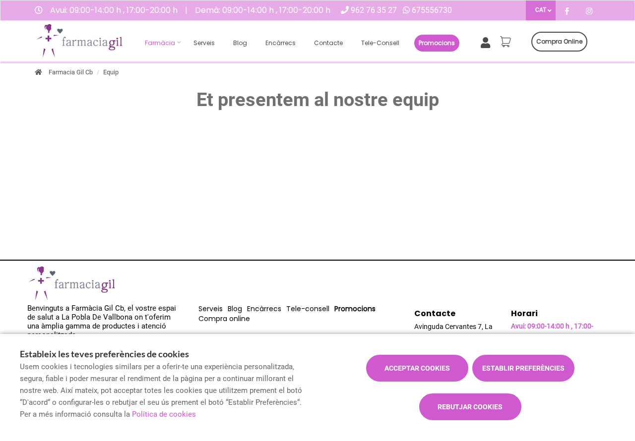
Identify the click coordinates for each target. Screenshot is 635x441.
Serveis (204, 43)
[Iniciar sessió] (487, 42)
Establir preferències (523, 368)
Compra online (559, 41)
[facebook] (567, 11)
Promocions (437, 43)
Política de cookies (164, 414)
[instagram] (589, 11)
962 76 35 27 (374, 10)
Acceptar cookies (417, 368)
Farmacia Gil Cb (71, 72)
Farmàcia (160, 43)
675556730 (432, 10)
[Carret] (507, 41)
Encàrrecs (280, 43)
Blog (240, 43)
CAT (540, 9)
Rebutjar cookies (470, 407)
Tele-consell (380, 43)
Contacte (328, 43)
